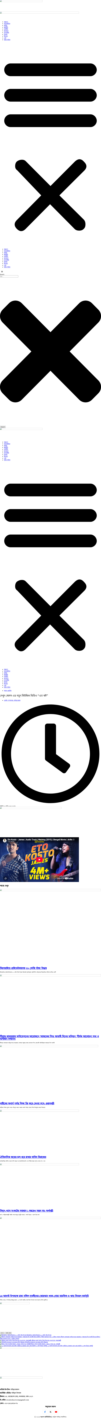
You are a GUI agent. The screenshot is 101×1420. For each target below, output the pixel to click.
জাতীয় (5, 25)
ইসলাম (5, 34)
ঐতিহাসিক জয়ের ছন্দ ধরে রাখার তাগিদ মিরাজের (23, 1157)
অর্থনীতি (6, 29)
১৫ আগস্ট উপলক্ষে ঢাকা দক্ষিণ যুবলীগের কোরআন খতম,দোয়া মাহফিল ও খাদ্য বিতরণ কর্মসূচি (44, 1296)
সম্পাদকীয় (6, 32)
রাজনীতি (6, 27)
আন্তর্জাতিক (7, 23)
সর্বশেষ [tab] (2, 1333)
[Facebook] (45, 1412)
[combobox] (9, 276)
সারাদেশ (6, 22)
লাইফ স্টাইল (7, 40)
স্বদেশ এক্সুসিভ (7, 690)
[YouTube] (56, 1412)
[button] (50, 144)
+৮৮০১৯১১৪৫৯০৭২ (11, 1403)
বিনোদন (6, 36)
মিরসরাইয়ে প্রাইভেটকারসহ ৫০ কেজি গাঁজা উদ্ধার (23, 968)
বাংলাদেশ (6, 31)
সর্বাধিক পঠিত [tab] (8, 1333)
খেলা (5, 38)
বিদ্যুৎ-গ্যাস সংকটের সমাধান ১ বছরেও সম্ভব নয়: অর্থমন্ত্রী (26, 1211)
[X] (50, 1412)
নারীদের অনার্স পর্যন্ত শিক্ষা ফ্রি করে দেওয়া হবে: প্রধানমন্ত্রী (27, 1103)
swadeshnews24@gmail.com (17, 1400)
